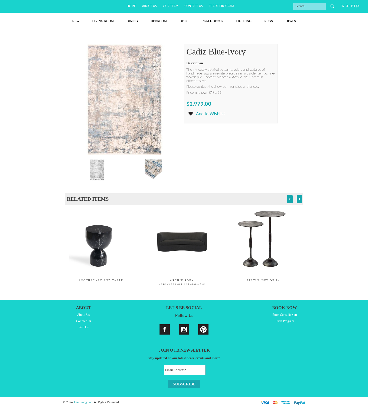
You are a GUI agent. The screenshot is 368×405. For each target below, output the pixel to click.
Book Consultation (284, 314)
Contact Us (193, 6)
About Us (149, 6)
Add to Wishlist (210, 114)
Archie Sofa (182, 282)
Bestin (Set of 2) (263, 280)
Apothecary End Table (101, 280)
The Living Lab (83, 402)
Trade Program (221, 6)
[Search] (332, 6)
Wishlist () (350, 6)
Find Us (84, 327)
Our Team (170, 6)
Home (131, 6)
